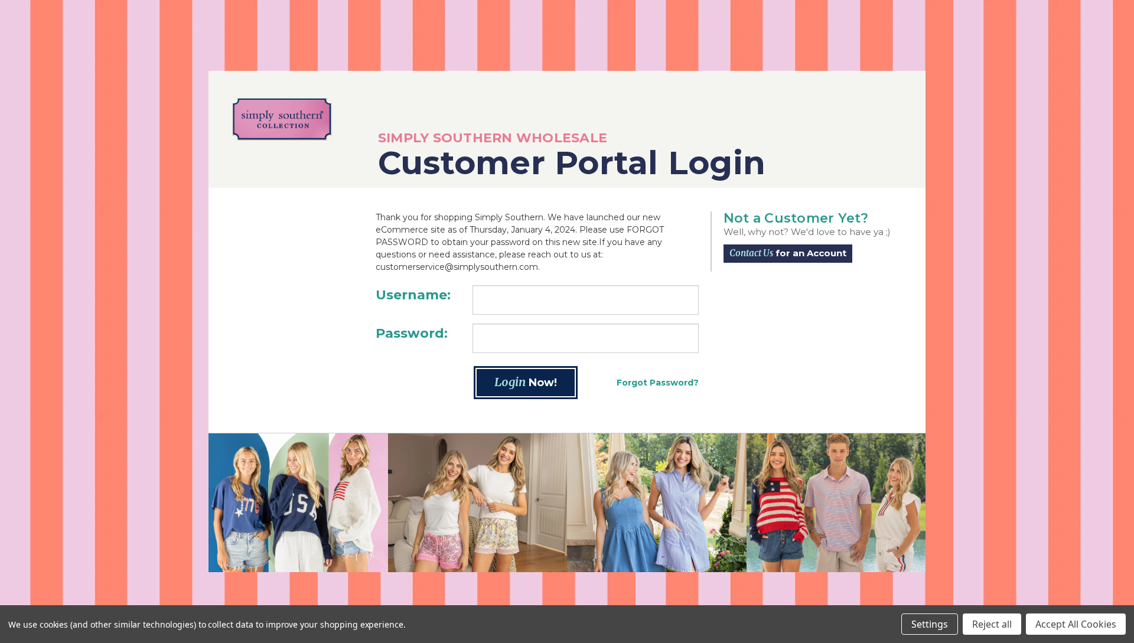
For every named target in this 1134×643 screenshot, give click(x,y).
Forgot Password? (658, 382)
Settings (929, 624)
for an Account (787, 253)
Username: (413, 295)
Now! (525, 381)
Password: (412, 333)
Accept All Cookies (1075, 624)
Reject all (992, 624)
